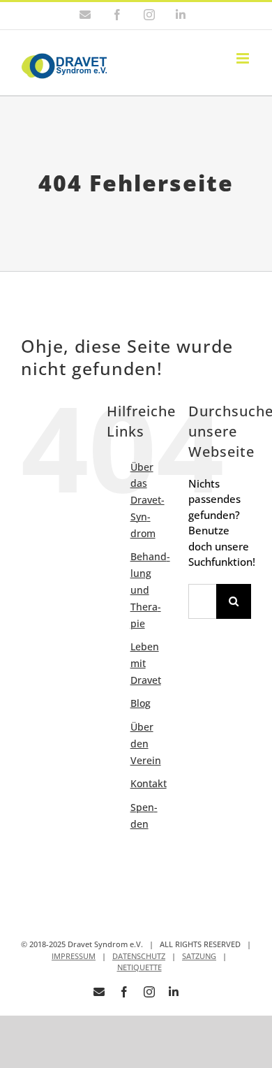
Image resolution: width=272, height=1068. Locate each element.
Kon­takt (148, 783)
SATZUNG (199, 956)
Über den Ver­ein (145, 743)
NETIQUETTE (139, 967)
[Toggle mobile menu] (243, 58)
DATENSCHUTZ (138, 956)
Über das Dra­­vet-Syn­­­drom (147, 500)
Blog (140, 703)
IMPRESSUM (74, 956)
